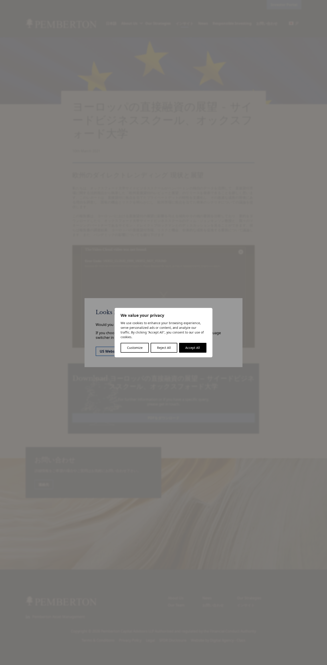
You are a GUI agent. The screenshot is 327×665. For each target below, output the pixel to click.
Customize (135, 348)
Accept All (192, 348)
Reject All (164, 348)
